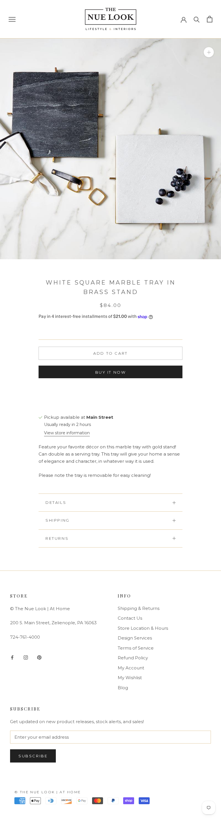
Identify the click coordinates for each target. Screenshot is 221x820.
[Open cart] (209, 19)
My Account (131, 668)
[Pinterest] (39, 657)
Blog (123, 687)
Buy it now (110, 372)
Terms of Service (136, 648)
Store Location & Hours (143, 628)
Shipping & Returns (138, 608)
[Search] (197, 19)
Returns (56, 538)
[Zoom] (209, 52)
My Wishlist (130, 677)
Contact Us (130, 618)
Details (55, 502)
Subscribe (32, 756)
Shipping (57, 520)
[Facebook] (12, 657)
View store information (67, 432)
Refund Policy (133, 657)
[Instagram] (26, 657)
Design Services (135, 638)
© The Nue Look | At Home (47, 792)
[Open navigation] (12, 19)
